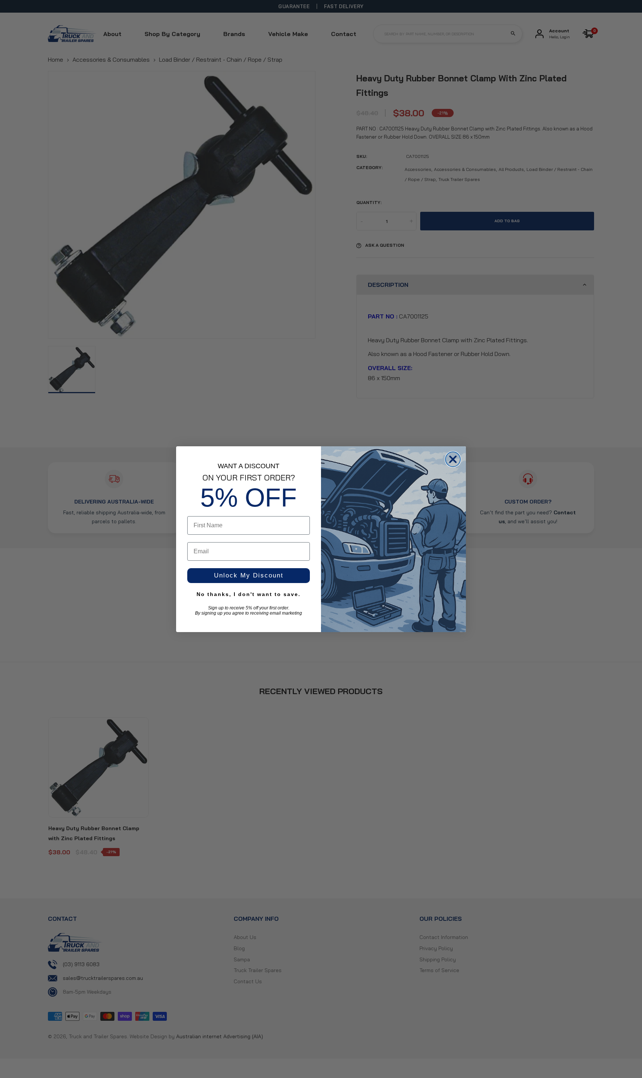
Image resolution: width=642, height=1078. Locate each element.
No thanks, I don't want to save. (249, 594)
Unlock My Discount (248, 575)
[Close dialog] (452, 459)
